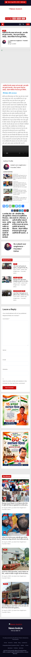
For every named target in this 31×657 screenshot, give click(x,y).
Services (21, 648)
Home (5, 642)
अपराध (4, 30)
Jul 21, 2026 (16, 296)
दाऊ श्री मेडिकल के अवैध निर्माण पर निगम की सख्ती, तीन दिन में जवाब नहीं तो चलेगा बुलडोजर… (20, 199)
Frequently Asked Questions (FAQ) (11, 645)
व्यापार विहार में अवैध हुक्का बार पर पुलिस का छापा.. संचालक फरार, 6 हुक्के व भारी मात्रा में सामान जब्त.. (20, 294)
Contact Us (24, 642)
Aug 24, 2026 (7, 542)
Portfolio (16, 648)
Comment (6, 319)
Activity (15, 642)
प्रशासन (14, 18)
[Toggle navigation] (20, 24)
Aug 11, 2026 (16, 269)
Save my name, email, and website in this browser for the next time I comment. (15, 382)
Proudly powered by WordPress (11, 638)
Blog (19, 642)
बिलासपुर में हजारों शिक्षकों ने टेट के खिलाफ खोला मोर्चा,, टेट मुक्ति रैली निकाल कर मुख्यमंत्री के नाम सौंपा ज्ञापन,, (20, 177)
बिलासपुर (19, 18)
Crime (23, 18)
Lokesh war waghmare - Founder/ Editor (20, 271)
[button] (23, 24)
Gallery (22, 645)
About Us (10, 642)
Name (4, 350)
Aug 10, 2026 (16, 283)
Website (5, 369)
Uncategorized (17, 291)
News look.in (15, 12)
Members (10, 648)
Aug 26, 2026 (7, 507)
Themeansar (15, 639)
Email (4, 360)
